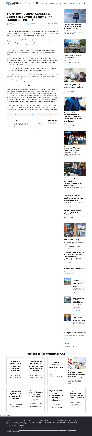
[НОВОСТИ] (75, 22)
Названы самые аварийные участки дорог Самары (74, 269)
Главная (44, 3)
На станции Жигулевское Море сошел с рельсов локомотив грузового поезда (79, 283)
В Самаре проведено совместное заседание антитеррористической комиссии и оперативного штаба (76, 374)
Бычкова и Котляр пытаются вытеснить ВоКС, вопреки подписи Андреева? (74, 254)
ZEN (15, 126)
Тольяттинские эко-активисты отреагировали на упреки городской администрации (78, 301)
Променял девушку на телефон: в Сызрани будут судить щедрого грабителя (73, 85)
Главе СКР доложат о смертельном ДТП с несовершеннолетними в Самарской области (36, 366)
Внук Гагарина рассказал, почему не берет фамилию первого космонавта (77, 394)
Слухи (64, 3)
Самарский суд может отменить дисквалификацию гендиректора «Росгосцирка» (74, 240)
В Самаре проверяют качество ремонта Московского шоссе (56, 365)
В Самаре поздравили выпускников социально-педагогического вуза (73, 148)
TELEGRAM (17, 124)
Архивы (66, 343)
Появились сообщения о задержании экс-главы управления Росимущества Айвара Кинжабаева (74, 197)
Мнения (58, 3)
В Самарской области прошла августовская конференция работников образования (15, 366)
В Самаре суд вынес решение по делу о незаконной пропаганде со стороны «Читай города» (36, 395)
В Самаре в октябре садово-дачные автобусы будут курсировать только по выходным (74, 27)
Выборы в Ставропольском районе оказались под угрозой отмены (79, 318)
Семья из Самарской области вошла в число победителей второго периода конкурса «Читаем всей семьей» (56, 395)
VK (21, 124)
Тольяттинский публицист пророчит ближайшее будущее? (73, 212)
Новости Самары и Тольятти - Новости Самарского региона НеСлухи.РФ (39, 430)
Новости (51, 3)
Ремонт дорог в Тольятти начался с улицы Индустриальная (73, 57)
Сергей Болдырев (64, 430)
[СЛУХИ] (75, 175)
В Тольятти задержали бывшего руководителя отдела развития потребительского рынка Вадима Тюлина (73, 181)
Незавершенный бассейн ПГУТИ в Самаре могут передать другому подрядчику (15, 395)
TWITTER (25, 124)
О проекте (71, 3)
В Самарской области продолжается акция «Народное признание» (75, 333)
